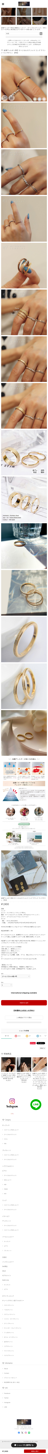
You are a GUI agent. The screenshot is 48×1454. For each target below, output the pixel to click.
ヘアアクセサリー (8, 1166)
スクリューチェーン (9, 1314)
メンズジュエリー (8, 1262)
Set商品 (4, 1266)
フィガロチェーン (9, 1332)
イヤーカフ (5, 1216)
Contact (6, 1373)
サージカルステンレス (10, 1134)
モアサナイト (6, 1275)
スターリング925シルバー (11, 1130)
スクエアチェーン (9, 1355)
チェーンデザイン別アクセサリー (13, 1300)
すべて (7, 1035)
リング (4, 1200)
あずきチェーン (8, 1341)
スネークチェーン (9, 1305)
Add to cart (24, 1003)
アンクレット (6, 1221)
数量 (2, 982)
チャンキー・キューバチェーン (12, 1328)
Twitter (6, 1398)
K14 (5, 1193)
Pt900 (6, 1189)
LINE (5, 1407)
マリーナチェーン (9, 1351)
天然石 (4, 1257)
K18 (5, 1143)
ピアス (4, 1171)
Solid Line (5, 1280)
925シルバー (7, 1180)
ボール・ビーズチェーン (11, 1337)
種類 (2, 973)
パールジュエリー (8, 1237)
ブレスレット (6, 1150)
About (6, 1368)
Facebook (7, 1393)
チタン (6, 1139)
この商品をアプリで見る (24, 1017)
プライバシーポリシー (10, 1378)
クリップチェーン (9, 1323)
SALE (4, 1271)
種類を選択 (35, 1451)
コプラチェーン (8, 1346)
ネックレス (5, 1125)
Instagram (7, 1402)
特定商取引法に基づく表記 (12, 1382)
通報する (42, 1048)
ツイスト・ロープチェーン (11, 1319)
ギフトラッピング (8, 1296)
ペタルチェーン (8, 1310)
